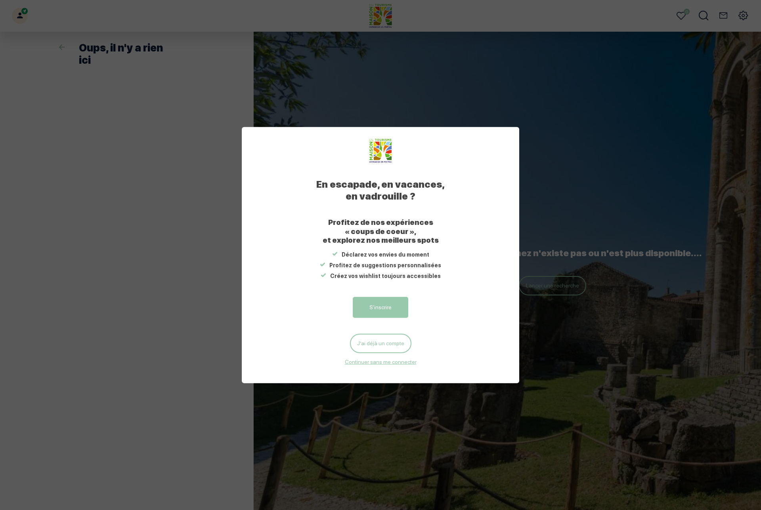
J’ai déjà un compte (380, 343)
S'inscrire (380, 307)
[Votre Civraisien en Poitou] (380, 151)
